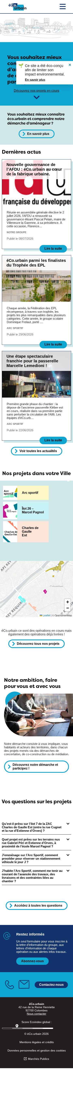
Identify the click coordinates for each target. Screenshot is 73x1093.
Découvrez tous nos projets (38, 643)
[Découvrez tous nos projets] (36, 97)
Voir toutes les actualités (38, 451)
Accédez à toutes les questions (38, 905)
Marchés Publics (38, 1058)
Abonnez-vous (32, 961)
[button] (67, 602)
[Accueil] (17, 7)
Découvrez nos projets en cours (36, 90)
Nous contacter (36, 1013)
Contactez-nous (51, 984)
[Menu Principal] (63, 7)
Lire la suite (53, 248)
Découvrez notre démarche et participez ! (35, 766)
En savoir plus (38, 134)
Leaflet (46, 615)
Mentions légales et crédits (36, 1042)
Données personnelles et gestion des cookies (37, 1050)
